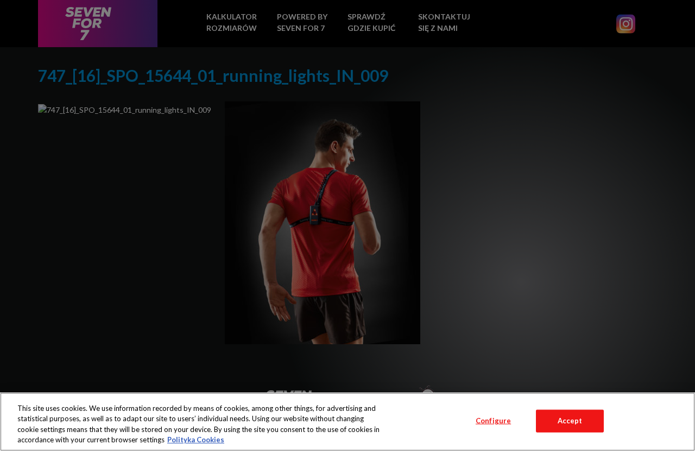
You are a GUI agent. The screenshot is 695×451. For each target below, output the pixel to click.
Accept (570, 420)
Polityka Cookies (195, 439)
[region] (347, 421)
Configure (493, 420)
